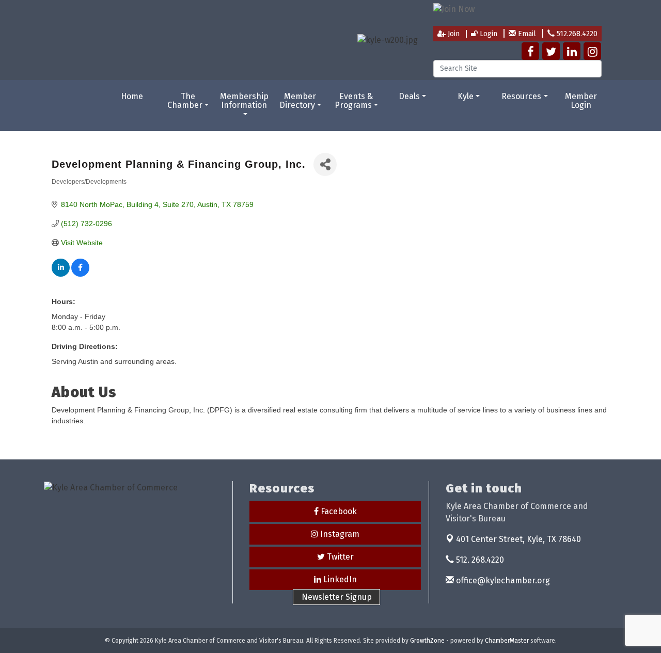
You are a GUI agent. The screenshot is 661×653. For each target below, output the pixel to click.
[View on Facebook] (80, 274)
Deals (409, 96)
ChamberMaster (507, 640)
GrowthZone (427, 640)
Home (132, 96)
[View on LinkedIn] (61, 274)
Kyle (466, 96)
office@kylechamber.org (502, 580)
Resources (521, 96)
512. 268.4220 (479, 560)
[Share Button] (325, 164)
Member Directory (298, 100)
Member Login (581, 100)
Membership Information (244, 100)
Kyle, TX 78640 (518, 539)
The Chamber (184, 100)
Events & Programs (354, 100)
